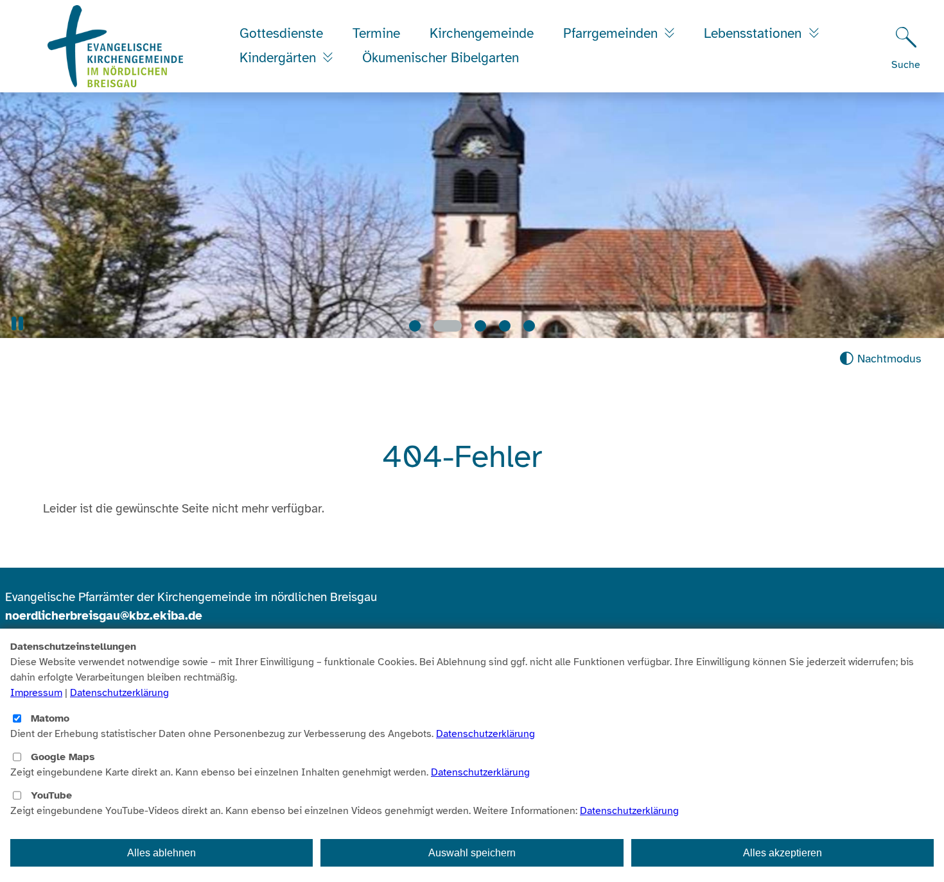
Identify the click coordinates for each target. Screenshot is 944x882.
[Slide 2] (439, 325)
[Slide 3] (472, 325)
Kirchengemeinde (482, 33)
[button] (17, 323)
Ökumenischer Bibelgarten (440, 57)
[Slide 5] (529, 325)
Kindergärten (280, 57)
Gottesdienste (281, 33)
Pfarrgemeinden (612, 33)
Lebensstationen (754, 33)
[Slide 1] (414, 325)
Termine (376, 33)
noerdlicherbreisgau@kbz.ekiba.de (103, 615)
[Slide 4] (504, 325)
